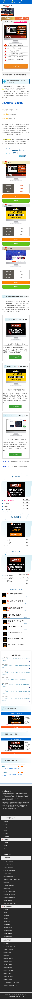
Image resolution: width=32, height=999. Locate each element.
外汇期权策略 (6, 915)
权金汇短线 (5, 766)
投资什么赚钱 (6, 943)
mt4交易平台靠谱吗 (8, 979)
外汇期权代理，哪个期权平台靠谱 (10, 985)
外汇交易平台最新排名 (8, 964)
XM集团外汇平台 (7, 836)
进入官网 (16, 66)
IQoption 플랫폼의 (9, 575)
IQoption (6, 506)
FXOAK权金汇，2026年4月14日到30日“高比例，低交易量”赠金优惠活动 (16, 673)
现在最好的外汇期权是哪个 (9, 885)
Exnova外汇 (7, 509)
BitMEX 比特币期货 (9, 578)
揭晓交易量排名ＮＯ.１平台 (9, 894)
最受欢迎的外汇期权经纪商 (9, 897)
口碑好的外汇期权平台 (8, 949)
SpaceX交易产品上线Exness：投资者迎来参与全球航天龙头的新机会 (16, 666)
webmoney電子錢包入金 (8, 976)
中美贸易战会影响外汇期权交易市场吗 (11, 982)
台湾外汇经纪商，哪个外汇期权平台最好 (12, 879)
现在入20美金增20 (16, 739)
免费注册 (16, 196)
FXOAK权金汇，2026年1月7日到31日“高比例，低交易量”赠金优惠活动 (16, 692)
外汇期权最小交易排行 (8, 930)
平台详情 (25, 499)
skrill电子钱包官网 (7, 973)
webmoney (6, 584)
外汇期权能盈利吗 (7, 882)
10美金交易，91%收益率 (16, 713)
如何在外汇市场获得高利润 (9, 891)
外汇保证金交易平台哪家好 (9, 876)
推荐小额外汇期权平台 (8, 861)
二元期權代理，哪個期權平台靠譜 (19, 466)
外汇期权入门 (6, 912)
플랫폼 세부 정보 (23, 574)
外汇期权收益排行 (7, 924)
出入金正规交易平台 (8, 900)
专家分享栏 (6, 909)
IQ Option (17, 416)
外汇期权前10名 (7, 888)
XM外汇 (6, 546)
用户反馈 (21, 2)
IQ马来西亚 (6, 833)
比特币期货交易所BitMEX (9, 936)
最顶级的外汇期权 (7, 952)
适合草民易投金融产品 (8, 864)
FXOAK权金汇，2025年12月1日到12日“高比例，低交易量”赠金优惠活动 (16, 699)
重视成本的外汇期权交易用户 (10, 870)
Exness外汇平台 (17, 366)
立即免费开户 (15, 357)
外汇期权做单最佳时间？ (9, 958)
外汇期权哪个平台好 (8, 961)
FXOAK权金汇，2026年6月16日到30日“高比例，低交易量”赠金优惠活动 (16, 659)
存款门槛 (13, 2)
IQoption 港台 (7, 543)
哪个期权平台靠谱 (7, 873)
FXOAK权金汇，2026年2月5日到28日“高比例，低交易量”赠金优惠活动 (16, 685)
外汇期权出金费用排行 (8, 933)
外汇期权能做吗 (7, 955)
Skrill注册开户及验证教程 (9, 970)
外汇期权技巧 (6, 918)
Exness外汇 (7, 503)
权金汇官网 (18, 319)
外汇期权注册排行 (7, 921)
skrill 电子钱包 (8, 581)
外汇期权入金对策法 (8, 967)
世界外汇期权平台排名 (8, 867)
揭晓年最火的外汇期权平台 (9, 946)
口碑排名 (4, 2)
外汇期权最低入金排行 (8, 927)
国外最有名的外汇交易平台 (9, 903)
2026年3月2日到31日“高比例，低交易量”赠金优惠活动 (14, 679)
